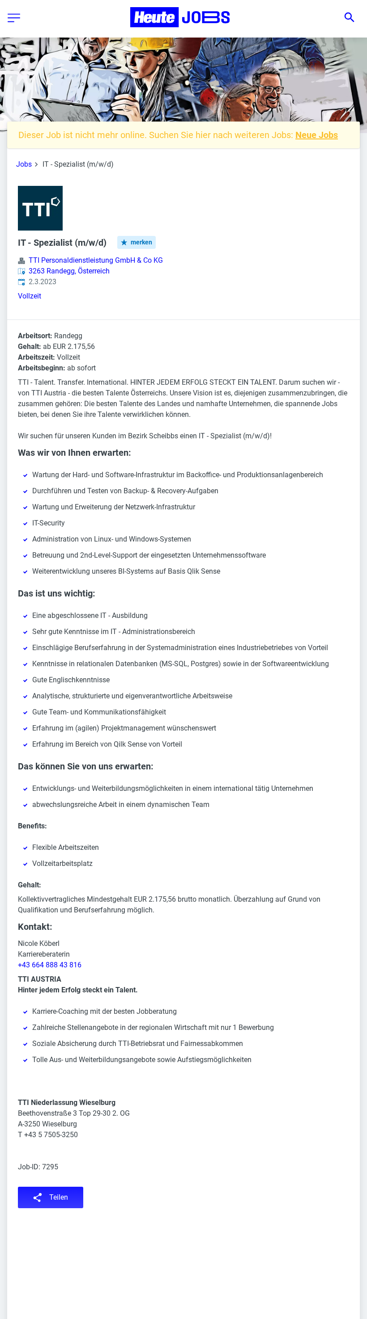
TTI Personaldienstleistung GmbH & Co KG (96, 260)
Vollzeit (29, 296)
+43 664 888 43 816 (49, 965)
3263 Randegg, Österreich (69, 271)
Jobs (24, 164)
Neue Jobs (316, 135)
